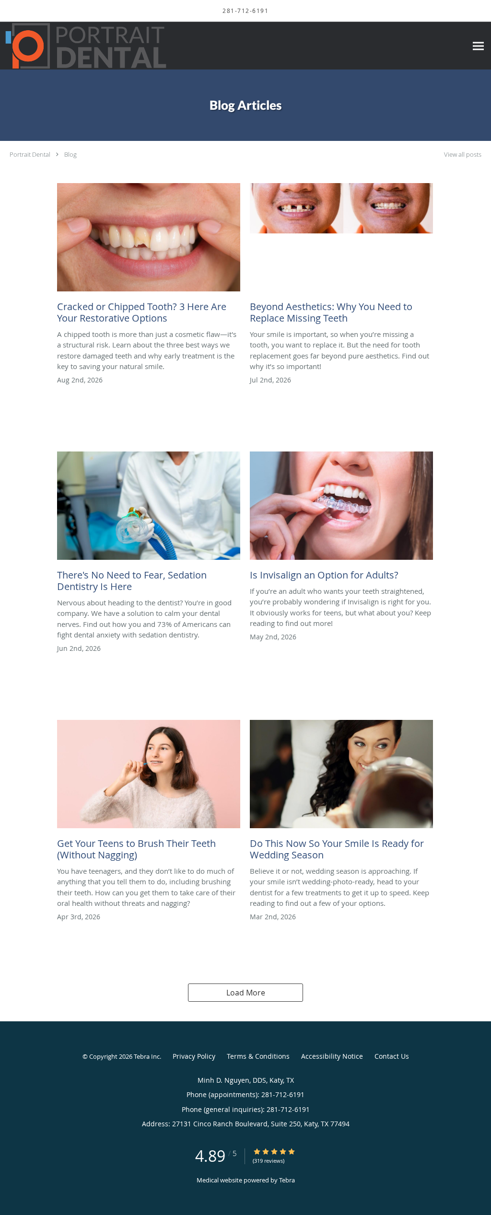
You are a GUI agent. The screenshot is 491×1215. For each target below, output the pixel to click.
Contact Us (391, 1056)
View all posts (462, 154)
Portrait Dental (30, 154)
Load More (245, 992)
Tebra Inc (147, 1056)
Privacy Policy (194, 1056)
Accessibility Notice (332, 1056)
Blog (70, 154)
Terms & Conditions (258, 1056)
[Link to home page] (83, 45)
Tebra (287, 1180)
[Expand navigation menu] (478, 46)
